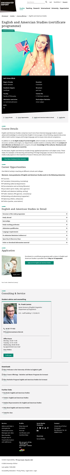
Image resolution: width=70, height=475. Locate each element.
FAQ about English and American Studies (16, 408)
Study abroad (7, 217)
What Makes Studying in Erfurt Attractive (15, 159)
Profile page (8, 355)
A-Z (51, 2)
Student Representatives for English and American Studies (22, 403)
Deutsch (65, 2)
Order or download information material (16, 242)
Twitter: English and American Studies (15, 398)
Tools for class (8, 413)
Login (35, 471)
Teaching (29, 8)
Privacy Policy (21, 471)
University (54, 8)
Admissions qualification (11, 228)
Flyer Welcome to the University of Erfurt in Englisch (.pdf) (22, 369)
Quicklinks (57, 2)
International (45, 8)
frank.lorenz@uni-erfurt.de (14, 332)
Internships (6, 221)
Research (36, 8)
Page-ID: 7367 (29, 460)
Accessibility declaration (9, 471)
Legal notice (29, 471)
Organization (64, 8)
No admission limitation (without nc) (14, 235)
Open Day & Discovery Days (12, 239)
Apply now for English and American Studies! (39, 263)
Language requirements (10, 232)
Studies (22, 8)
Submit (46, 2)
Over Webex (8, 349)
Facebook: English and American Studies (16, 393)
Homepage (5, 16)
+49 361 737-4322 (10, 328)
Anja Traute (20, 460)
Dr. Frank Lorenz (25, 304)
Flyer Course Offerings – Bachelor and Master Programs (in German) (25, 374)
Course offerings (21, 16)
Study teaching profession (11, 224)
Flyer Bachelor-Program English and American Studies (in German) (25, 379)
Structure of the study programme (14, 214)
